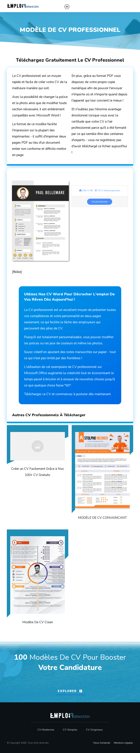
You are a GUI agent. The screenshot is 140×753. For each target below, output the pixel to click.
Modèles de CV (55, 657)
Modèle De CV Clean (37, 579)
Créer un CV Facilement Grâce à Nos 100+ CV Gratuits (37, 474)
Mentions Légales (123, 742)
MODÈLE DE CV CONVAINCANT (102, 474)
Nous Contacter (101, 742)
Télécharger (100, 202)
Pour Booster (104, 657)
